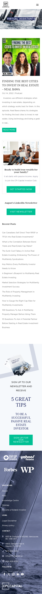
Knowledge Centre (10, 500)
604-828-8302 (12, 551)
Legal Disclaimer (9, 521)
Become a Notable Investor (14, 510)
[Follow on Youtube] (22, 574)
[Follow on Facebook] (4, 574)
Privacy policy (8, 525)
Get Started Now (21, 189)
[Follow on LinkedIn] (18, 574)
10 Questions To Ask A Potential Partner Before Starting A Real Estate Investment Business (20, 323)
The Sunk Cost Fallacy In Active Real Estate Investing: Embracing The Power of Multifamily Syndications (20, 255)
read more (9, 130)
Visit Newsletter (21, 212)
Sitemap (5, 505)
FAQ (4, 496)
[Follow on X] (9, 574)
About (5, 491)
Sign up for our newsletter (21, 440)
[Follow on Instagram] (13, 574)
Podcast (18, 93)
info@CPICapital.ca (13, 556)
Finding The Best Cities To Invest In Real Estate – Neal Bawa (20, 85)
